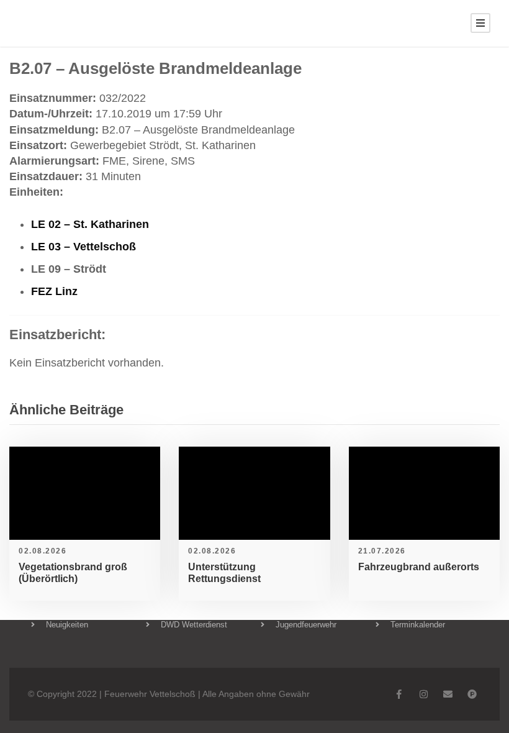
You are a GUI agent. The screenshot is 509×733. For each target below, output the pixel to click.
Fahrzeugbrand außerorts (418, 567)
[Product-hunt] (472, 694)
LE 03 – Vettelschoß (83, 246)
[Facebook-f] (399, 694)
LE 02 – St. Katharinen (90, 224)
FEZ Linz (54, 291)
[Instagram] (423, 694)
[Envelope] (448, 694)
